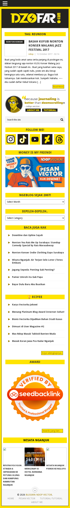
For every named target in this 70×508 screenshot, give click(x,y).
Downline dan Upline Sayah (27, 235)
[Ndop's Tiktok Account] (23, 139)
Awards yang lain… (52, 431)
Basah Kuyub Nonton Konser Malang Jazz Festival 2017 (45, 45)
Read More (58, 86)
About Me (37, 502)
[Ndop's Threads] (59, 139)
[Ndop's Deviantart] (47, 139)
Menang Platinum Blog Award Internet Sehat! (38, 312)
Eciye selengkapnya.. (52, 353)
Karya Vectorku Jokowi (24, 304)
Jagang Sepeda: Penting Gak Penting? (33, 269)
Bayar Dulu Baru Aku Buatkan (28, 284)
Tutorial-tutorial (51, 498)
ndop (31, 54)
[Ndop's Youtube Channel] (35, 139)
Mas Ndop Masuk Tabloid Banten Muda (34, 333)
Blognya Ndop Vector (39, 494)
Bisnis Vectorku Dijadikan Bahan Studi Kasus (37, 319)
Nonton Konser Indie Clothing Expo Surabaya (38, 252)
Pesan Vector (27, 498)
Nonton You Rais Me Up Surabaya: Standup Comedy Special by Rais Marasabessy (36, 244)
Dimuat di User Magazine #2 (28, 326)
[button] (5, 3)
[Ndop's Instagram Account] (10, 139)
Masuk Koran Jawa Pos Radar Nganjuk (33, 341)
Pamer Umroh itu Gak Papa (27, 277)
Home (10, 498)
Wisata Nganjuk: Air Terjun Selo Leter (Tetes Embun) (37, 261)
